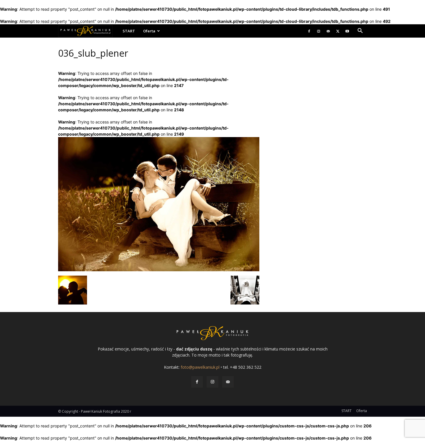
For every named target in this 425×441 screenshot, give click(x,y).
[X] (337, 31)
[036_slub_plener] (158, 269)
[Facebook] (309, 31)
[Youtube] (347, 31)
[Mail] (328, 31)
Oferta (149, 31)
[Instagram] (318, 31)
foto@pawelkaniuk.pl (200, 367)
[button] (360, 31)
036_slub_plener (93, 53)
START (129, 31)
